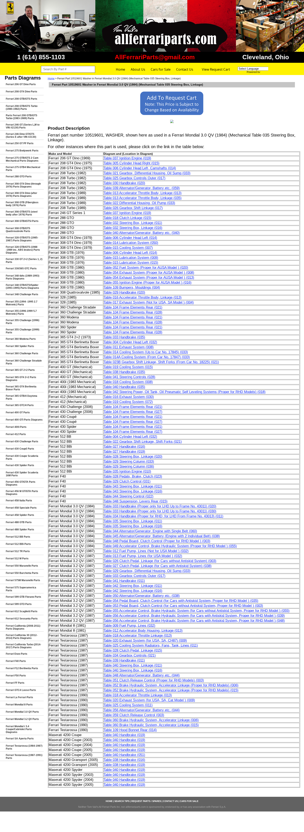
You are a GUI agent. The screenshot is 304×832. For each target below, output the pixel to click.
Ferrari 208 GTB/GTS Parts (21, 98)
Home (120, 69)
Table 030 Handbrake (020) (124, 183)
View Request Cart (216, 69)
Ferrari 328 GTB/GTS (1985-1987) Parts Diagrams (22, 239)
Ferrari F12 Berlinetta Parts (22, 668)
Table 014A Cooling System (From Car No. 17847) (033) (147, 357)
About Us (138, 69)
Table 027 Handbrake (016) (124, 447)
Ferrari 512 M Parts (17, 558)
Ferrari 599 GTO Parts (19, 604)
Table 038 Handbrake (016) (124, 760)
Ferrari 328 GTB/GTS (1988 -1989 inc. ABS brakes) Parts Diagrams (23, 249)
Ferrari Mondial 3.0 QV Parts (22, 711)
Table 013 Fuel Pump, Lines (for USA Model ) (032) (143, 556)
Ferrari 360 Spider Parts (20, 346)
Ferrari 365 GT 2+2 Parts (20, 370)
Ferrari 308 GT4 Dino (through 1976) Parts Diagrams (23, 185)
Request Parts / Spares (146, 801)
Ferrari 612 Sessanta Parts (22, 618)
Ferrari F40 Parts (16, 661)
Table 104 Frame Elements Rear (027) (133, 412)
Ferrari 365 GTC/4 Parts (20, 405)
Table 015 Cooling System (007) (128, 248)
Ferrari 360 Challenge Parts (22, 353)
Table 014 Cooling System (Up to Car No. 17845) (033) (146, 352)
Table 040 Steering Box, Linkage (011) (133, 665)
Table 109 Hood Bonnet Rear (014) (130, 730)
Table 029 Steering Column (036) (129, 466)
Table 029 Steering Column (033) (129, 461)
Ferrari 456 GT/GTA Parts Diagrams (20, 483)
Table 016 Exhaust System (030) (129, 397)
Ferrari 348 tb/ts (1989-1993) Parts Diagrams (22, 277)
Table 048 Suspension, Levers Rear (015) (136, 501)
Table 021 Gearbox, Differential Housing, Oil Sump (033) (147, 173)
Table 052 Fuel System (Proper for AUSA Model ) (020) (146, 268)
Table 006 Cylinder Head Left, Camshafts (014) (140, 168)
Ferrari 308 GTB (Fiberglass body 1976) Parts (22, 204)
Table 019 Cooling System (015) (128, 367)
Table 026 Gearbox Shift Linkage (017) (133, 208)
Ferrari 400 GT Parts (18, 412)
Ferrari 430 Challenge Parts (22, 441)
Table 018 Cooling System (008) (128, 382)
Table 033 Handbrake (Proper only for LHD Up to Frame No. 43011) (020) (160, 506)
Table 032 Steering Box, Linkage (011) (133, 223)
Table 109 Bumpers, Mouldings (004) (132, 287)
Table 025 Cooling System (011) (128, 705)
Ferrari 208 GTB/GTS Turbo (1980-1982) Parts (21, 107)
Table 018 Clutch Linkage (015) (127, 218)
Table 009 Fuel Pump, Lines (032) (129, 626)
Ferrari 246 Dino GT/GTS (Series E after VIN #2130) (21, 135)
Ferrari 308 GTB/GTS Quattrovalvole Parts (18, 230)
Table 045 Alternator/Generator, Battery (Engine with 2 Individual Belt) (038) (162, 536)
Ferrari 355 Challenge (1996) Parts (22, 322)
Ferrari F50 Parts (16, 675)
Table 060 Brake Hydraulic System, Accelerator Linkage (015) (151, 725)
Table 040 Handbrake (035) (124, 387)
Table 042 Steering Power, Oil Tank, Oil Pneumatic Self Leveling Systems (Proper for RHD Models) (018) (185, 392)
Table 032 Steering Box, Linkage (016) (133, 228)
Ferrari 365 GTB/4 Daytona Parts (21, 397)
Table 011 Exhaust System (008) (129, 347)
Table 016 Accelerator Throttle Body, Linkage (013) (143, 297)
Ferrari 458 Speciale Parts (21, 507)
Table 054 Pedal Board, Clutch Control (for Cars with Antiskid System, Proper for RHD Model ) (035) (181, 601)
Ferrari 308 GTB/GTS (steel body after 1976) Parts (21, 213)
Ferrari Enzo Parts (16, 653)
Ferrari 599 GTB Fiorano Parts (23, 596)
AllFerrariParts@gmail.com (155, 57)
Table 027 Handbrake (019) (124, 451)
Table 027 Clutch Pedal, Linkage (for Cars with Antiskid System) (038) (158, 566)
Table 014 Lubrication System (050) (131, 243)
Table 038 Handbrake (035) (124, 372)
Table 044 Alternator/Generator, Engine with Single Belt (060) (150, 531)
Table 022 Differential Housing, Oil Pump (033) (139, 203)
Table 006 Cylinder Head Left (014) (130, 238)
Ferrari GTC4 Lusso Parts (21, 690)
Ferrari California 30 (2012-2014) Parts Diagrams (21, 637)
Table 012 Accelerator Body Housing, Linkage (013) (143, 630)
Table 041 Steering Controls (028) (129, 377)
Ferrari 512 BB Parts (18, 536)
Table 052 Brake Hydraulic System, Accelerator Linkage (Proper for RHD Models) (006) (171, 685)
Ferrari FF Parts (15, 682)
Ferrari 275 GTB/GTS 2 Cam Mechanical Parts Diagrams (22, 159)
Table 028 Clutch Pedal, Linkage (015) (133, 650)
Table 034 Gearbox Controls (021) (130, 655)
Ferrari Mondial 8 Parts (19, 704)
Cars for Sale (161, 69)
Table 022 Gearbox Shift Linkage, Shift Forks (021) (143, 442)
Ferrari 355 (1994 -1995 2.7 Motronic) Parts (21, 303)
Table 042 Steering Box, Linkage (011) (133, 586)
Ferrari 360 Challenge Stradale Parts (24, 362)
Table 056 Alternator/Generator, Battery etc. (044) (142, 710)
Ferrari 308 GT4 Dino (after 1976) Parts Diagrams (21, 194)
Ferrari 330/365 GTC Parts (21, 268)
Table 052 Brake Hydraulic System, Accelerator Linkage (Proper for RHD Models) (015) (171, 690)
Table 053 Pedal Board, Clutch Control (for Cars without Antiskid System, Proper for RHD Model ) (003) (183, 606)
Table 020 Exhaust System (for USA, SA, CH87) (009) (145, 640)
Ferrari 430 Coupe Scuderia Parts (22, 457)
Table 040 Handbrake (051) (124, 755)
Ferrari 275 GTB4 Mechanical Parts (23, 169)
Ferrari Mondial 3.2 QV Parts (22, 719)
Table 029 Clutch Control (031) (127, 481)
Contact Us (184, 69)
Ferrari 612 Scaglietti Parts (21, 611)
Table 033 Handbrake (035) (124, 337)
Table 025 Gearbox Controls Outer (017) (134, 178)
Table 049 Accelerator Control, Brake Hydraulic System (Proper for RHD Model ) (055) (170, 546)
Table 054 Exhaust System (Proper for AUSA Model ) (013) (149, 277)
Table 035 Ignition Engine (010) (127, 471)
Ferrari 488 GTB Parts (19, 522)
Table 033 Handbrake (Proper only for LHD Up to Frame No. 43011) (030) (160, 511)
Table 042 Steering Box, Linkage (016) (133, 591)
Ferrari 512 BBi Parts (18, 544)
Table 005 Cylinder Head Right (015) (131, 163)
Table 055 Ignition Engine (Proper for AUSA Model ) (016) (147, 282)
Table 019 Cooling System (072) (128, 402)
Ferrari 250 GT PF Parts (20, 143)
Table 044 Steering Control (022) (128, 496)
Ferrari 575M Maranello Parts (23, 580)
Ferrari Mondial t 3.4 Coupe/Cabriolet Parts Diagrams (19, 729)
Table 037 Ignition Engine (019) (127, 158)
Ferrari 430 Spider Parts (20, 465)
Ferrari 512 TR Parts (18, 551)
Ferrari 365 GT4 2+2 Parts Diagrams (21, 379)
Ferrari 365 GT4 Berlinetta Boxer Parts (21, 388)
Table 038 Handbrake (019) (124, 765)
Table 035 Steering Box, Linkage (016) (133, 526)
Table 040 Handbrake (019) (124, 735)
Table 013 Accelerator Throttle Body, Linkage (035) (143, 198)
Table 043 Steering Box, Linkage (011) (133, 486)
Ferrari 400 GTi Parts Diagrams (24, 419)
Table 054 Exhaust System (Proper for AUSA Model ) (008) (149, 273)
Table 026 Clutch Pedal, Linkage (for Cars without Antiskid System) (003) (160, 561)
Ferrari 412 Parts (16, 434)
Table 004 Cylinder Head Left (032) (130, 342)
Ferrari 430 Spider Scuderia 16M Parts (22, 474)
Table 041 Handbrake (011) (124, 581)
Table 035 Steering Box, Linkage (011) (133, 521)
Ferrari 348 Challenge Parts (22, 294)
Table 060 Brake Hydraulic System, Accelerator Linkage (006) (151, 720)
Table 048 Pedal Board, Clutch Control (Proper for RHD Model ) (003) (157, 541)
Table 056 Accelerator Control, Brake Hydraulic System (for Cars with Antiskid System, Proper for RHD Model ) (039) (194, 616)
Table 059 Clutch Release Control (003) (134, 715)
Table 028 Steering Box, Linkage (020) (133, 456)
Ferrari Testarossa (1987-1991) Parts (24, 756)
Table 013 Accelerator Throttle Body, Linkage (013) (143, 193)
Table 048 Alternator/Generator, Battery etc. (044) (142, 675)
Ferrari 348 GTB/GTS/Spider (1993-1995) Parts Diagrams (22, 286)
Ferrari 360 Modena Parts (21, 338)
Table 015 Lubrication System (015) (131, 263)
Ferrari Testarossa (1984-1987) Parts (24, 747)
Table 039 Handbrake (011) (124, 660)
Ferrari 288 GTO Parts (19, 176)
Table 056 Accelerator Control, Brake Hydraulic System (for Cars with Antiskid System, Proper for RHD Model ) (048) (194, 621)
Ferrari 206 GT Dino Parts (21, 84)
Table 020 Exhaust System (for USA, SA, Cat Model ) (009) (149, 700)
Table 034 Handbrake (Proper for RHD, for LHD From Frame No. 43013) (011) (163, 516)
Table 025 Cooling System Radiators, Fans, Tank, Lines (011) (151, 645)
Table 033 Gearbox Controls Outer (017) (134, 576)
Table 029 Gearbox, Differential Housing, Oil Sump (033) (147, 571)
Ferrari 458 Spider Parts (20, 515)
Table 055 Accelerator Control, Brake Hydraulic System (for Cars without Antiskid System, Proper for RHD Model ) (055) (197, 611)
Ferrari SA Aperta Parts (20, 738)
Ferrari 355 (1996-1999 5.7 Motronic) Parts (21, 312)
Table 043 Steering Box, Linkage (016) (133, 491)
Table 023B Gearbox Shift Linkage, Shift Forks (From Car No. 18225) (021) (161, 362)
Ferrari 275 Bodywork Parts (22, 150)
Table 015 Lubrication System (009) (131, 258)
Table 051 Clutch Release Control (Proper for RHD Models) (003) (154, 680)
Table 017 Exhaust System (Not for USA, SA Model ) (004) (149, 302)
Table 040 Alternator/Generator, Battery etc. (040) (142, 233)
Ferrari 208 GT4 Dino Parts (21, 91)
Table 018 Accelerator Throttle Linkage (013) (138, 635)
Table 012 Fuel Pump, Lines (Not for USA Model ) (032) (146, 551)
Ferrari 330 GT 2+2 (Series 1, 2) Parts (24, 261)
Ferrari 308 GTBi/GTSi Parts (22, 221)
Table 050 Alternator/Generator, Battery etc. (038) (142, 596)
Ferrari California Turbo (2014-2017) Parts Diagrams (23, 646)
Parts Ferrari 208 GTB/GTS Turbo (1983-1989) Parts (21, 117)
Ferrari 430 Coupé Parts (20, 448)
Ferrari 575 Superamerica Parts (21, 589)
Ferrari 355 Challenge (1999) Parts (22, 331)
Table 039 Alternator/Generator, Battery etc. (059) (142, 188)
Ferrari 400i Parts (16, 427)
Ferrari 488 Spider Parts (20, 529)
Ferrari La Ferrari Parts (19, 697)
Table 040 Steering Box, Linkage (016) (133, 670)
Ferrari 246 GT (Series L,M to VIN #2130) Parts (22, 126)
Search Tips (121, 801)
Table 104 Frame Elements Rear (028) (133, 312)
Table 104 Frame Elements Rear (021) (133, 307)
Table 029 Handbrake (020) (124, 292)
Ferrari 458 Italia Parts (19, 500)
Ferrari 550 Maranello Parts (22, 565)
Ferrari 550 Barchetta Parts (22, 573)
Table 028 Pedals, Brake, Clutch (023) (133, 476)
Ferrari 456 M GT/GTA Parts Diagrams (22, 493)
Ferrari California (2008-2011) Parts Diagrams (23, 627)
